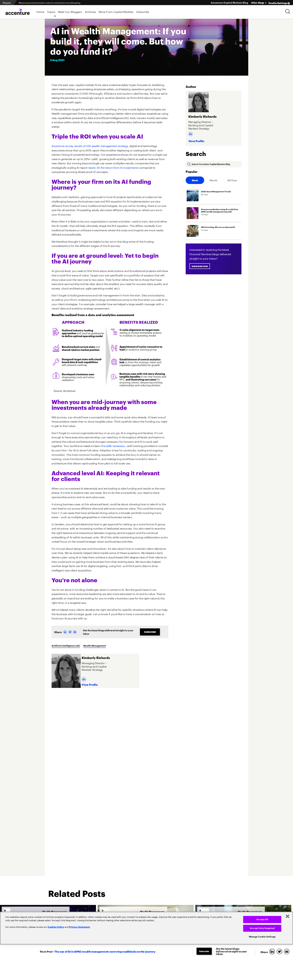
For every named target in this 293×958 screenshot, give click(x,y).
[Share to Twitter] (70, 632)
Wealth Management (94, 645)
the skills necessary (113, 445)
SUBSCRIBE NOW (200, 266)
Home (40, 11)
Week (195, 180)
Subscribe (142, 11)
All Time (232, 180)
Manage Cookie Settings (262, 937)
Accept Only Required (262, 928)
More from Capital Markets (116, 11)
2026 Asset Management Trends (35, 2)
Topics (51, 11)
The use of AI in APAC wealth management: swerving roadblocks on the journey (104, 951)
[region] (146, 928)
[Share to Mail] (75, 632)
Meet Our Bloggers (70, 11)
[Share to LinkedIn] (65, 632)
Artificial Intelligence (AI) (66, 645)
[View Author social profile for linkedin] (84, 678)
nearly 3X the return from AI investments (113, 167)
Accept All (262, 919)
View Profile (90, 684)
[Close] (287, 916)
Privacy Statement (79, 926)
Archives (90, 11)
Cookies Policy (56, 926)
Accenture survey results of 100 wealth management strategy (90, 145)
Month (213, 180)
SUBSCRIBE (150, 631)
